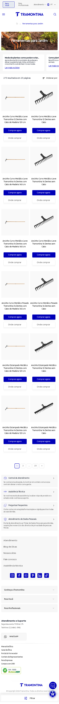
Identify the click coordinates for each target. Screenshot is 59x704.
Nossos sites (9, 553)
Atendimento (39, 5)
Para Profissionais (23, 4)
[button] (53, 694)
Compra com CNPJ (8, 664)
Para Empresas (7, 660)
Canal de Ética (6, 650)
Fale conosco (10, 559)
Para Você (7, 4)
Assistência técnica (13, 565)
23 (35, 466)
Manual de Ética (7, 647)
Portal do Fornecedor (9, 653)
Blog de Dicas (10, 546)
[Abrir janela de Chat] (53, 685)
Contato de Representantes (12, 657)
